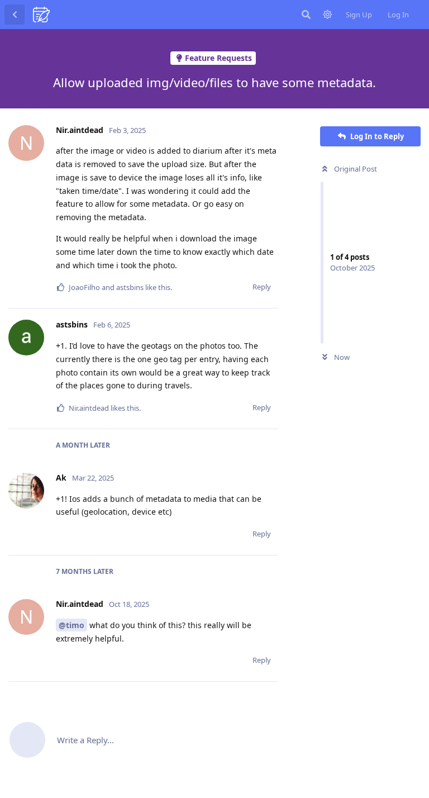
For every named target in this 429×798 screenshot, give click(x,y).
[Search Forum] (306, 14)
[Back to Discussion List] (14, 14)
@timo (71, 625)
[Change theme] (327, 14)
